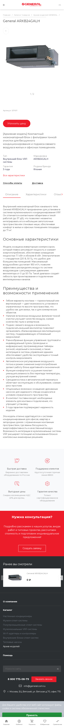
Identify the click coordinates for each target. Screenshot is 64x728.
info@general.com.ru (34, 686)
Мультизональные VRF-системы (20, 629)
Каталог (7, 610)
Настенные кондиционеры (17, 616)
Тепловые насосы (12, 642)
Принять (32, 715)
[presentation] (62, 194)
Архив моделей (11, 646)
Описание (11, 194)
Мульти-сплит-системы (15, 620)
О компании (10, 601)
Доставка (37, 183)
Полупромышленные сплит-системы (22, 625)
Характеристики (36, 194)
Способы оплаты (12, 183)
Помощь (8, 655)
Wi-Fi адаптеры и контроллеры (19, 633)
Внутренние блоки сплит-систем (20, 637)
